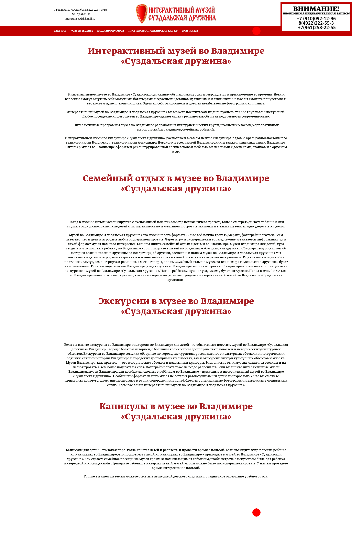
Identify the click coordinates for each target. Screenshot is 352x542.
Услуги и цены (81, 31)
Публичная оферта (67, 513)
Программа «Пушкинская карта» (153, 31)
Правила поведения (68, 517)
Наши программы (110, 31)
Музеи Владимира (67, 521)
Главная (60, 31)
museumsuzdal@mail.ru (80, 19)
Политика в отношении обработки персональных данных (92, 529)
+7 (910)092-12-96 (80, 14)
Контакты (190, 31)
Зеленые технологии (68, 525)
